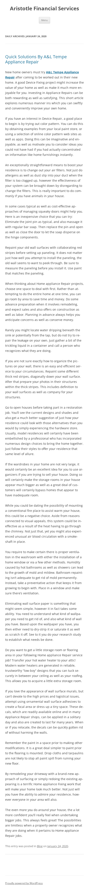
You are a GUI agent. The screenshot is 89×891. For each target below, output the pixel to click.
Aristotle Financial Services (44, 8)
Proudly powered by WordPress (24, 883)
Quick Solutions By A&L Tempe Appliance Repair (36, 59)
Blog (40, 846)
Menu (44, 20)
